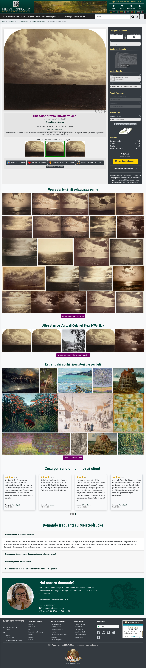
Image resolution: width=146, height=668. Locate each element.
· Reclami (30, 637)
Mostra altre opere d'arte (73, 457)
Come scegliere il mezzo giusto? (18, 561)
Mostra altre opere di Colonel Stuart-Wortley (73, 355)
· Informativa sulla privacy (35, 632)
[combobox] (125, 44)
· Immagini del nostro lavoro (59, 634)
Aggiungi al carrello (126, 161)
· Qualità (53, 632)
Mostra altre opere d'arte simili (73, 316)
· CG (29, 629)
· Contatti (30, 624)
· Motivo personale (56, 624)
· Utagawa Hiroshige (80, 634)
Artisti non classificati (23, 22)
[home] (3, 16)
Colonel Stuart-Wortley (38, 22)
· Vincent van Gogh (79, 624)
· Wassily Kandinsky (80, 632)
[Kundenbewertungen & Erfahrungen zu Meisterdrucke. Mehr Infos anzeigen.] (132, 629)
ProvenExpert (16, 505)
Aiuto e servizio (79, 16)
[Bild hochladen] (142, 16)
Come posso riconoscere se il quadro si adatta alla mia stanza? (30, 554)
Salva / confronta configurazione (126, 124)
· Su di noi (30, 640)
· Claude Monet (78, 627)
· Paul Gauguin (78, 629)
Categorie (30, 16)
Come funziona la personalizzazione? (20, 534)
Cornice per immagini (54, 16)
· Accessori (54, 637)
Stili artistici (40, 16)
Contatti (90, 16)
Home (3, 22)
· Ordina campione (56, 640)
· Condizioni (31, 627)
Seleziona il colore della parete (62, 162)
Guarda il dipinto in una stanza (91, 162)
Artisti (23, 16)
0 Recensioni (59, 167)
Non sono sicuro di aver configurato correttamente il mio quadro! (31, 569)
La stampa (68, 16)
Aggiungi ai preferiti (38, 162)
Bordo (111, 41)
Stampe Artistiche (12, 16)
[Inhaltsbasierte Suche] (137, 16)
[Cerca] (133, 16)
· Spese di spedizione (57, 629)
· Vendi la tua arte (56, 627)
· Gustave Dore (78, 637)
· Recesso (30, 634)
